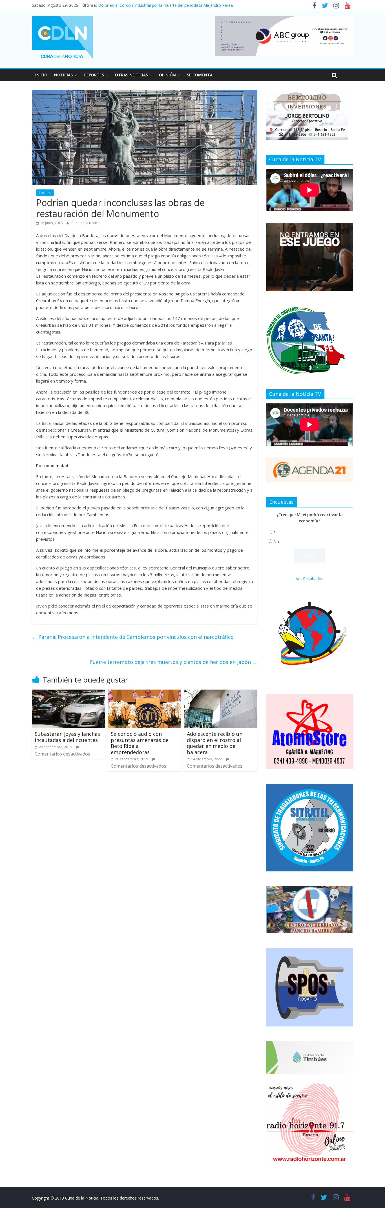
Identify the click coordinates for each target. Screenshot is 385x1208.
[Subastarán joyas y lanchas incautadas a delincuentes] (68, 693)
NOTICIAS (63, 75)
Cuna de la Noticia (85, 222)
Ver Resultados (309, 578)
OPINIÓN (167, 75)
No (276, 541)
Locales (45, 192)
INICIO (41, 75)
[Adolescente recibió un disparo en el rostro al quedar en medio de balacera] (220, 693)
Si (274, 532)
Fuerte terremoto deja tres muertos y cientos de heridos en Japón (173, 662)
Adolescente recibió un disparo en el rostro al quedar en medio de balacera (214, 743)
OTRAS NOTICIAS (131, 75)
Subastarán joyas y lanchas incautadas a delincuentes (67, 736)
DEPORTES (94, 75)
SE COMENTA (200, 75)
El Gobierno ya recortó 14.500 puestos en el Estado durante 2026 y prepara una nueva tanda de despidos (194, 2)
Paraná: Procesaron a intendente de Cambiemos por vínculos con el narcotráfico (133, 636)
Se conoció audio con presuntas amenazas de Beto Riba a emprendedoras (140, 743)
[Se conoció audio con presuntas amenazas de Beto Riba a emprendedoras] (144, 693)
